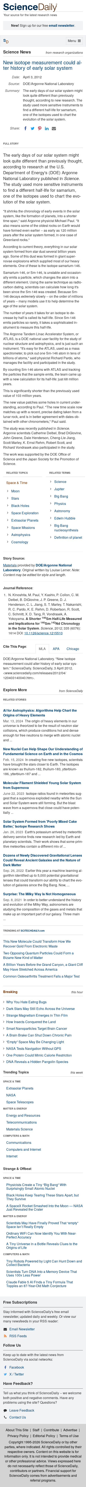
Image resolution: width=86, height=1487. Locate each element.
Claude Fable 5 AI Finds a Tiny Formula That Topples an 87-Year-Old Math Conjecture (39, 1284)
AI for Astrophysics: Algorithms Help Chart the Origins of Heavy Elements (40, 712)
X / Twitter (16, 1374)
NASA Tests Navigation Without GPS (33, 1048)
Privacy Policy (18, 1435)
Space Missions (23, 527)
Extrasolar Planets (24, 520)
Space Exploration (25, 512)
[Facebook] (25, 128)
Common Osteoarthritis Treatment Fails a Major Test (41, 976)
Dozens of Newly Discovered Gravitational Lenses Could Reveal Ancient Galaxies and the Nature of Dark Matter (42, 860)
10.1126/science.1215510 (43, 633)
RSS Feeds (18, 1335)
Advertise (70, 1429)
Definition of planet (68, 537)
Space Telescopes (20, 1102)
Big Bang (61, 496)
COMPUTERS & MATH (16, 1136)
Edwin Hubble (64, 518)
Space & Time (16, 482)
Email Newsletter (22, 1329)
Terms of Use (69, 1435)
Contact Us (17, 1417)
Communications (18, 1142)
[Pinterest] (39, 128)
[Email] (53, 128)
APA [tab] (56, 648)
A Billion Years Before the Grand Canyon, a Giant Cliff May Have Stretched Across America (43, 967)
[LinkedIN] (46, 128)
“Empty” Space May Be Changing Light (35, 1041)
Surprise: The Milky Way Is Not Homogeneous (39, 893)
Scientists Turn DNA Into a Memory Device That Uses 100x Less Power (41, 1273)
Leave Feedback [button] (21, 1410)
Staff (36, 1429)
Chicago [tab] (73, 648)
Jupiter (59, 488)
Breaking (10, 991)
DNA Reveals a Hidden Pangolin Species (37, 1061)
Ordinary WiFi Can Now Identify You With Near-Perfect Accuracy (41, 1235)
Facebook (16, 1367)
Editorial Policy (44, 1435)
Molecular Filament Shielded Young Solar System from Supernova (42, 785)
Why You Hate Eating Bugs (26, 1001)
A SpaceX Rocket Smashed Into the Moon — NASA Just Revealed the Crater (44, 1207)
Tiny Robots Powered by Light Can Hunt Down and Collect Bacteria (44, 1263)
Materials (10, 565)
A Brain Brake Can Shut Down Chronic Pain (39, 1035)
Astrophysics (20, 534)
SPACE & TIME (12, 1081)
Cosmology (19, 542)
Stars (15, 498)
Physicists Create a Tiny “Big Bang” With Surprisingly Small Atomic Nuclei (36, 1186)
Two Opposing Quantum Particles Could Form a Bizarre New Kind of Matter (38, 955)
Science (60, 481)
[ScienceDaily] (30, 7)
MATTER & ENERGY (15, 1108)
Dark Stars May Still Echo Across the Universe (40, 1008)
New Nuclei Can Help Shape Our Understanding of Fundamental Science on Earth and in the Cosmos (43, 751)
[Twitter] (32, 128)
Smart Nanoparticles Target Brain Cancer (36, 1028)
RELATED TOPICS (17, 473)
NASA (11, 1095)
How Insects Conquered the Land (31, 1021)
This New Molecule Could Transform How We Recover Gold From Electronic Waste (37, 944)
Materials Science (19, 1129)
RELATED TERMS (59, 473)
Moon (15, 491)
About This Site (17, 1429)
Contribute (51, 1429)
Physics (60, 503)
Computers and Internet (23, 1149)
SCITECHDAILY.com (33, 930)
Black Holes (20, 505)
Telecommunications (21, 1122)
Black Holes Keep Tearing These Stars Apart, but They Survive (42, 1197)
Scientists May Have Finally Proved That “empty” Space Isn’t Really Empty (42, 1224)
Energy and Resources (23, 1115)
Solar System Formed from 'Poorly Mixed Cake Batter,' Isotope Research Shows (40, 824)
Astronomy (62, 510)
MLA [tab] (42, 648)
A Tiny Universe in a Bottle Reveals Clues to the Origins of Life (41, 1245)
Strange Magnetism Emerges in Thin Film (37, 1015)
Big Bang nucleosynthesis (66, 528)
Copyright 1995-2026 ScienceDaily (35, 1442)
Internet (11, 1156)
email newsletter (61, 25)
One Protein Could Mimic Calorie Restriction (39, 1055)
